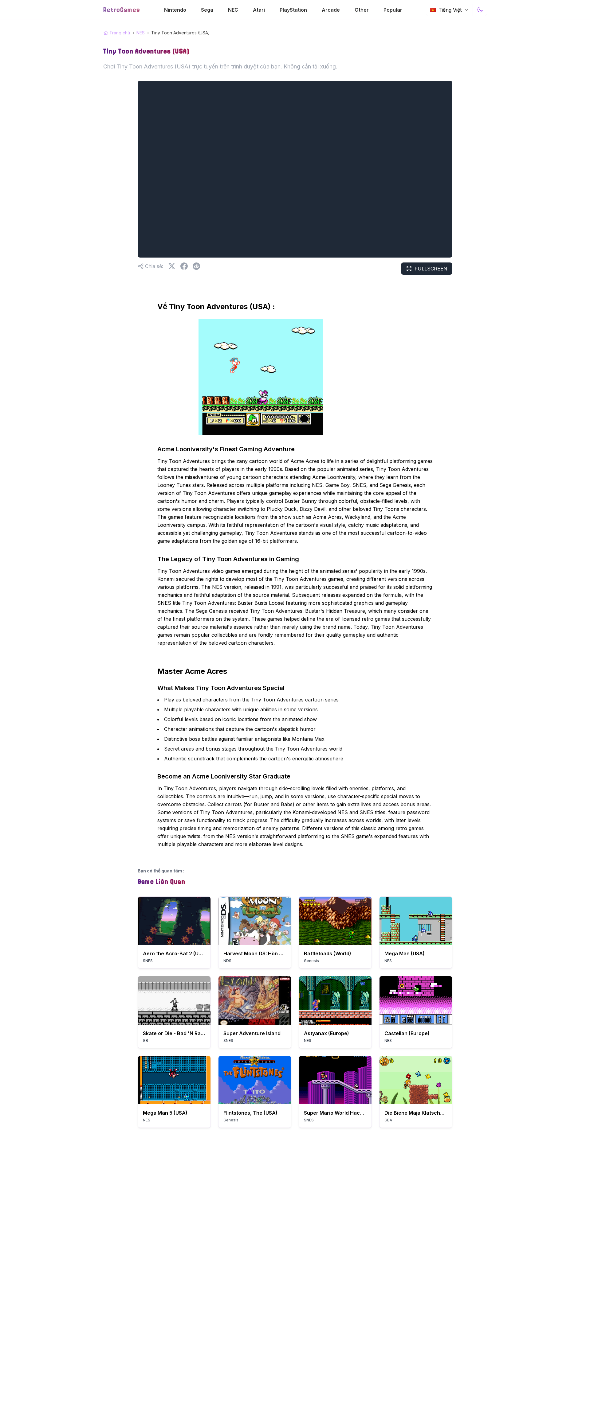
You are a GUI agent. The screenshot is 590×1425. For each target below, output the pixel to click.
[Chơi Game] (174, 921)
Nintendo (175, 10)
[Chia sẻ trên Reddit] (196, 266)
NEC (233, 10)
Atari (259, 10)
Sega (207, 10)
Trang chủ (119, 32)
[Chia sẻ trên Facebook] (184, 266)
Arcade (331, 10)
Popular (393, 10)
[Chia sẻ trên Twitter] (171, 266)
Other (362, 10)
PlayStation (293, 10)
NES (140, 32)
